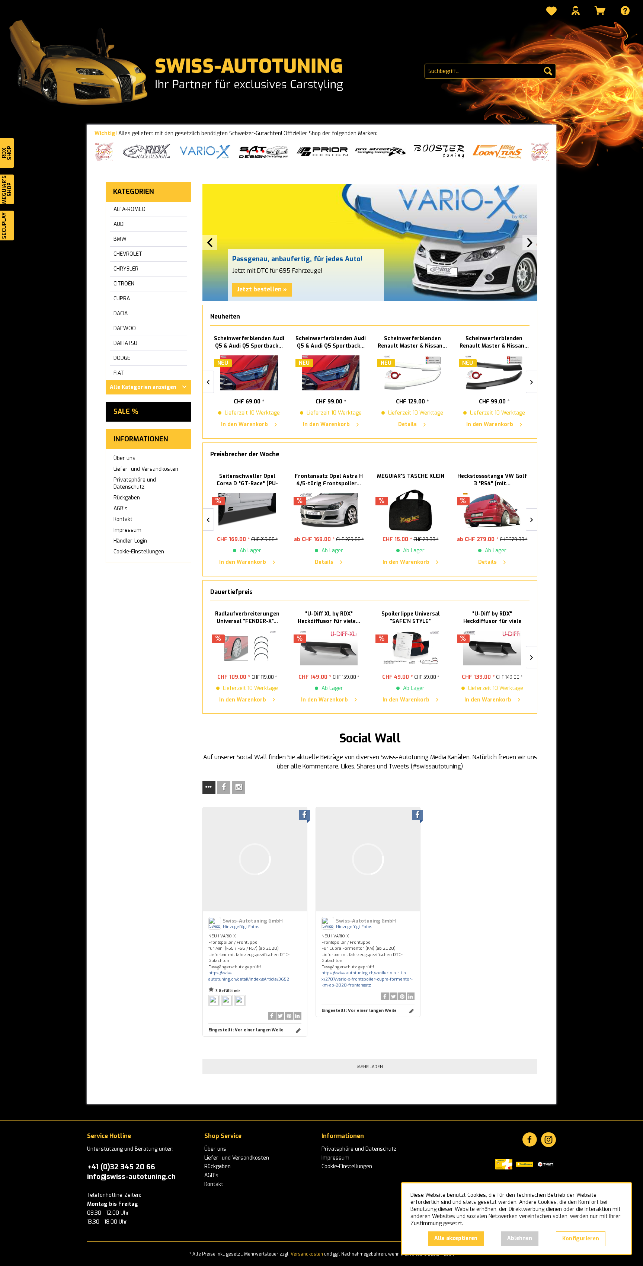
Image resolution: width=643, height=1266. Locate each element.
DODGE (121, 358)
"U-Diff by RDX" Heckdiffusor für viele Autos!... (410, 617)
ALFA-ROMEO (129, 209)
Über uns (124, 458)
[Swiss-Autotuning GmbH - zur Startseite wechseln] (191, 63)
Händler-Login (130, 540)
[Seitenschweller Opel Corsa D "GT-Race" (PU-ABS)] (247, 510)
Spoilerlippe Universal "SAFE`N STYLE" (329, 617)
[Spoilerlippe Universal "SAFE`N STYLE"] (329, 648)
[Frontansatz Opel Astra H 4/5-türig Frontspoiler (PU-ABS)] (329, 510)
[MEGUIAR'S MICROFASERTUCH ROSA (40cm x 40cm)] (492, 648)
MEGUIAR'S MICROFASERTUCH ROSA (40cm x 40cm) (492, 617)
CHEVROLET (127, 254)
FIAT (118, 373)
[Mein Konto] (575, 10)
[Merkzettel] (551, 12)
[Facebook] (272, 1016)
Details (405, 424)
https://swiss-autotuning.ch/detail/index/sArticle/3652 (248, 976)
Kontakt (122, 519)
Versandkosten (307, 1254)
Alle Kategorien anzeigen (143, 387)
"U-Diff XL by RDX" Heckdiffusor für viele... (247, 617)
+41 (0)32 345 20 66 (121, 1166)
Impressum (127, 530)
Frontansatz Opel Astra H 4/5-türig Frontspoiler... (329, 480)
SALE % (125, 411)
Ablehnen (519, 1238)
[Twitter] (280, 1016)
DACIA (120, 313)
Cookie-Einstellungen (138, 551)
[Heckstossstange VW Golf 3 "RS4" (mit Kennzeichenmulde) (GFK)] (492, 510)
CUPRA (121, 298)
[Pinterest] (289, 1016)
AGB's (120, 508)
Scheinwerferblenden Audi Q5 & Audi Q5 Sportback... (247, 342)
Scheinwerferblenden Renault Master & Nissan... (410, 342)
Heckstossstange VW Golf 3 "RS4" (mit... (492, 480)
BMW (120, 239)
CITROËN (123, 283)
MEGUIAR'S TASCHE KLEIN (410, 476)
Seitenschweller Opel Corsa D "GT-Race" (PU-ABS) (247, 480)
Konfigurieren (580, 1238)
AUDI (119, 224)
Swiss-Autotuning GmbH (253, 921)
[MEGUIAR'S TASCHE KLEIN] (410, 510)
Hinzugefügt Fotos (241, 927)
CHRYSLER (125, 268)
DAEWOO (124, 328)
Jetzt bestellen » (262, 289)
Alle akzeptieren (455, 1238)
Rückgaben (126, 497)
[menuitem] (551, 12)
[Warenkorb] (600, 10)
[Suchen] (548, 71)
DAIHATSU (125, 343)
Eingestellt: (246, 1030)
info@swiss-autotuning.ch (131, 1176)
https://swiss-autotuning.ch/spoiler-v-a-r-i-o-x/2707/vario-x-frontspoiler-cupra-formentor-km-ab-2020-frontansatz (367, 979)
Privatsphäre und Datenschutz (134, 483)
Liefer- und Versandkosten (145, 469)
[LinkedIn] (297, 1016)
